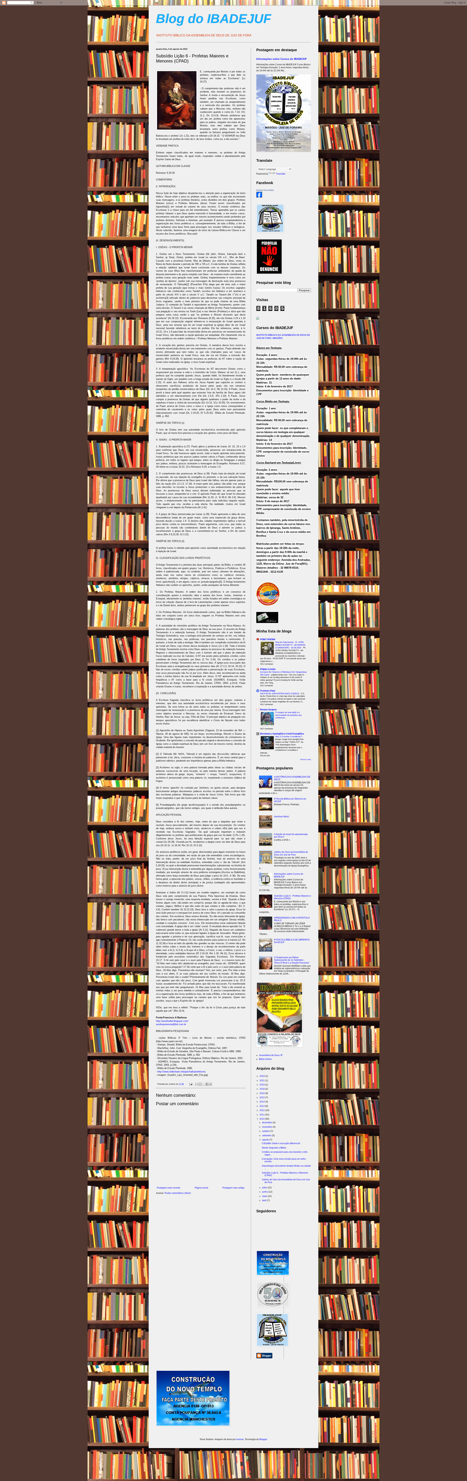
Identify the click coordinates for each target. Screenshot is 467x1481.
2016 (262, 1093)
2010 (262, 1119)
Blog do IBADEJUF (213, 19)
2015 (262, 1097)
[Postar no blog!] (200, 1084)
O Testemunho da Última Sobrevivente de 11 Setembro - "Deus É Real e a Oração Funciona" (291, 960)
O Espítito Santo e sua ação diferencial (281, 1143)
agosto (265, 1139)
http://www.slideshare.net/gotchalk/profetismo (181, 1071)
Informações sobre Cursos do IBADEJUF (281, 58)
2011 (262, 1114)
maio (265, 1196)
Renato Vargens (268, 709)
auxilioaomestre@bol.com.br (171, 1024)
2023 (262, 1076)
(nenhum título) (281, 816)
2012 (262, 1110)
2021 (262, 1080)
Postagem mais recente (168, 1188)
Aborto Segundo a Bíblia (274, 1147)
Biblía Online (265, 1059)
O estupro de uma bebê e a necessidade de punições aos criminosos (288, 715)
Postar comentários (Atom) (178, 1193)
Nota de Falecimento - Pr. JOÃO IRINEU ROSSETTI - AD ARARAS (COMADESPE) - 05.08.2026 (290, 645)
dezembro (267, 1122)
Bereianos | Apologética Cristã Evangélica (282, 733)
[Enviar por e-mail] (196, 1084)
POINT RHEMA (267, 639)
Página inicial (201, 1188)
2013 (262, 1106)
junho (265, 1192)
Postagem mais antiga (233, 1188)
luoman (240, 1439)
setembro (267, 1135)
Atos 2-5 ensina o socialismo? (288, 736)
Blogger (263, 1439)
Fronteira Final (267, 691)
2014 (262, 1101)
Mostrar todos (305, 759)
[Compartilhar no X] (203, 1084)
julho (265, 1187)
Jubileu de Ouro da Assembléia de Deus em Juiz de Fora (291, 853)
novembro (267, 1127)
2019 (262, 1084)
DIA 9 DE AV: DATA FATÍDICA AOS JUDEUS (280, 693)
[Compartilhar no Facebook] (207, 1084)
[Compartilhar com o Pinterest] (210, 1084)
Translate (280, 174)
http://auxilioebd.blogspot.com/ (172, 1021)
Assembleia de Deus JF (271, 1055)
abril (264, 1200)
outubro (266, 1131)
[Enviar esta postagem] (190, 1084)
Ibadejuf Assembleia (265, 190)
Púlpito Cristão (267, 669)
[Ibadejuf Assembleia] (259, 197)
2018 (262, 1089)
